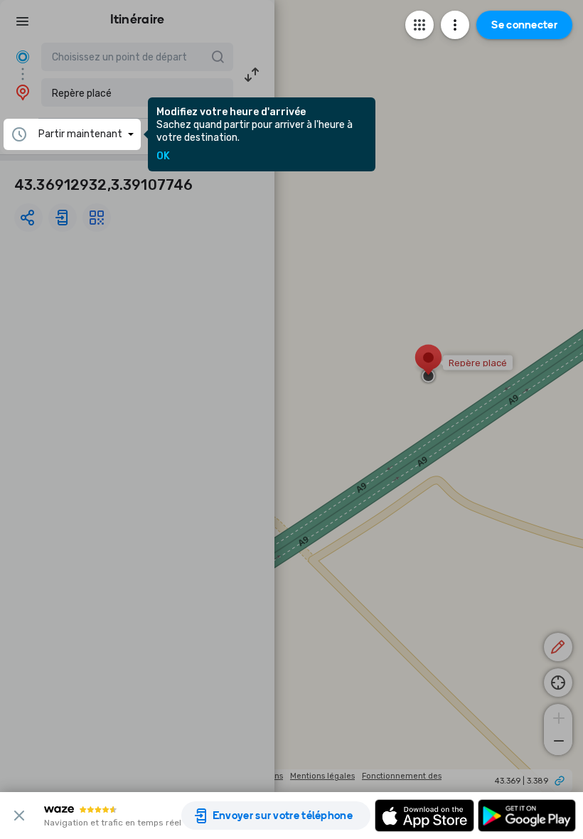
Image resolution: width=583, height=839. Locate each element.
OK (163, 156)
